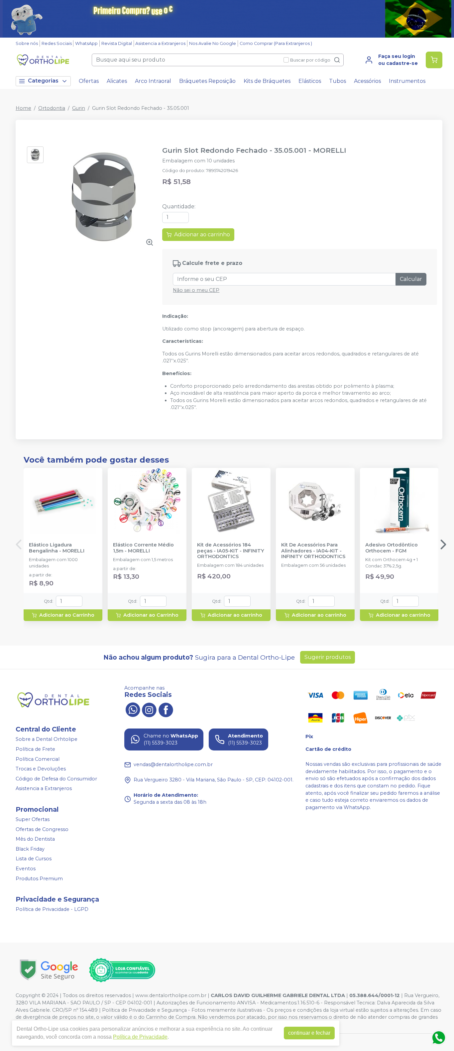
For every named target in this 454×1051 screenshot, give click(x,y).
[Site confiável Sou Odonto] (122, 970)
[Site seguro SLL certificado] (49, 970)
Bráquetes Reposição (207, 81)
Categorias (43, 81)
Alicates (117, 81)
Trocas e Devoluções (41, 769)
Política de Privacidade (140, 1037)
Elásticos (309, 81)
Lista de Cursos (34, 859)
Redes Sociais (57, 43)
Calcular (411, 279)
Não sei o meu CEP (196, 290)
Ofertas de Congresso (42, 829)
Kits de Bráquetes (267, 81)
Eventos (26, 869)
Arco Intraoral (153, 81)
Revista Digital (116, 43)
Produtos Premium (39, 879)
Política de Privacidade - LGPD (52, 909)
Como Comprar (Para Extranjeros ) (276, 43)
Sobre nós (27, 43)
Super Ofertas (33, 819)
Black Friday (30, 849)
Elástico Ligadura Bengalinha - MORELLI (56, 547)
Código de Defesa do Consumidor (56, 779)
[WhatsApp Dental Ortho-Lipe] (132, 709)
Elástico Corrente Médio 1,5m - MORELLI (143, 547)
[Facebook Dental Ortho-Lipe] (166, 709)
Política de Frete (35, 749)
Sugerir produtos (327, 657)
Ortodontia (51, 108)
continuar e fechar (309, 1033)
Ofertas (89, 81)
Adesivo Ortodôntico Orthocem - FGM (391, 547)
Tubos (337, 81)
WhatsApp (86, 43)
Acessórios (367, 81)
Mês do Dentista (35, 839)
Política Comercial (37, 759)
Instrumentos (407, 81)
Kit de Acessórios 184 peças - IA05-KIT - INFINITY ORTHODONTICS (230, 550)
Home (23, 108)
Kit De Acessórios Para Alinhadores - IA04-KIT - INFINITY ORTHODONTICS (313, 550)
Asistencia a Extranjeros (160, 43)
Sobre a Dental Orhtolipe (46, 739)
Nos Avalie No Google (212, 43)
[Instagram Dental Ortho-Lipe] (149, 709)
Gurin (78, 108)
